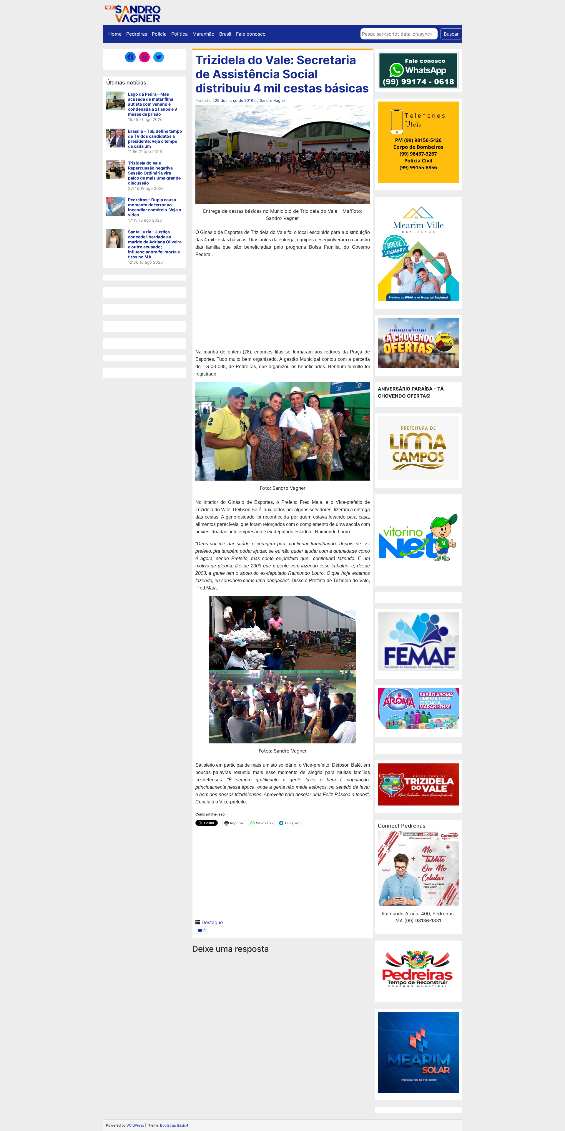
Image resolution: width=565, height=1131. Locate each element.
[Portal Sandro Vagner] (132, 13)
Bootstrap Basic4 (174, 1125)
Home (115, 34)
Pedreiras (136, 34)
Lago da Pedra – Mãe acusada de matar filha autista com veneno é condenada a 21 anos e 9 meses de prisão (152, 104)
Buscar (451, 34)
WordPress (135, 1125)
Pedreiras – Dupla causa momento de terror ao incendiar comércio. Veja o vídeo (154, 207)
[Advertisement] (282, 304)
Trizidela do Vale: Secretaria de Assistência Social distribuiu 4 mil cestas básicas (282, 74)
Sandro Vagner (273, 100)
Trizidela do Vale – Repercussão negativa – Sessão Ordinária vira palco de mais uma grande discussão (154, 172)
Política (179, 34)
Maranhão (203, 34)
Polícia (159, 34)
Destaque (212, 922)
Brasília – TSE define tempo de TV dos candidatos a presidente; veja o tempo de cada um (155, 139)
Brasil (225, 34)
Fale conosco (251, 34)
